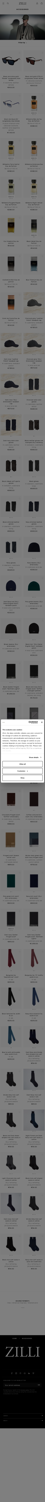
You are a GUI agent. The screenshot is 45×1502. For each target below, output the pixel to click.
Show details (34, 757)
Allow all (22, 764)
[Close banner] (42, 722)
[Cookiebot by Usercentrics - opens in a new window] (29, 722)
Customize (21, 771)
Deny (22, 778)
